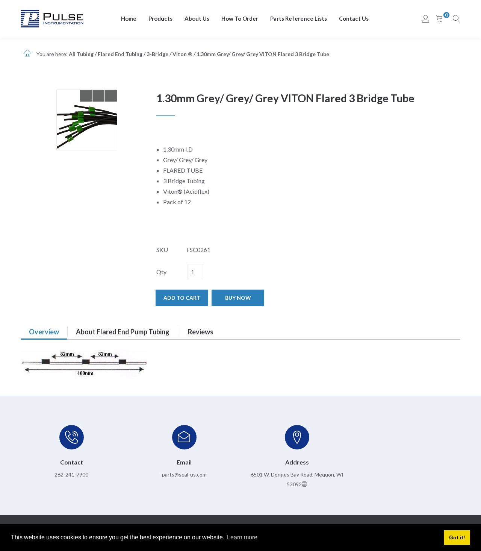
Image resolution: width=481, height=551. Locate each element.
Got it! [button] (457, 537)
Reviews (200, 332)
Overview (44, 332)
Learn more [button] (242, 537)
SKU (162, 249)
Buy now (238, 297)
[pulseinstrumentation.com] (52, 18)
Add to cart (181, 297)
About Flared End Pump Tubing (122, 332)
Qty (161, 271)
